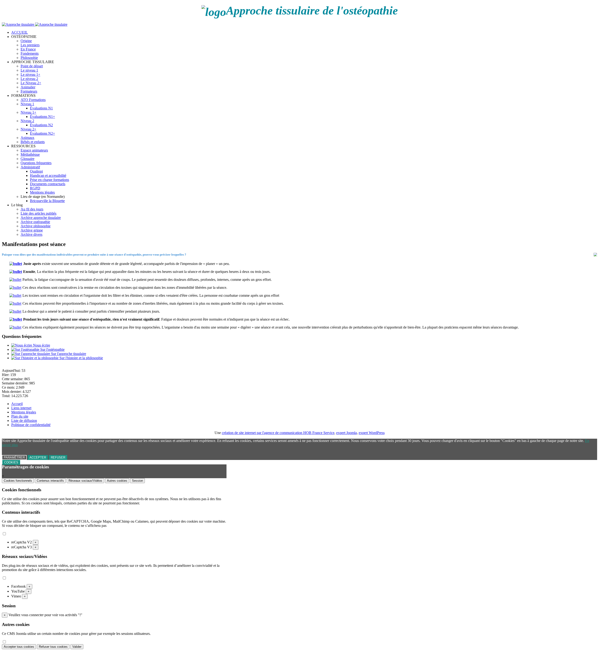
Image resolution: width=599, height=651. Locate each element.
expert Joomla (346, 433)
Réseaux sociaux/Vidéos (85, 480)
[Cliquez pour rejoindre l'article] (16, 264)
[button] (24, 37)
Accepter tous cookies (19, 646)
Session (137, 480)
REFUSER (58, 457)
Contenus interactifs (50, 480)
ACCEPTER (37, 457)
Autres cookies (117, 480)
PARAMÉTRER (14, 457)
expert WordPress (372, 433)
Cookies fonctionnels (18, 480)
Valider (76, 646)
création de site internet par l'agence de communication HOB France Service (278, 433)
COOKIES (11, 462)
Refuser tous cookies (53, 646)
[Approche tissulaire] (34, 24)
